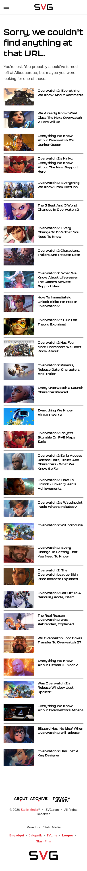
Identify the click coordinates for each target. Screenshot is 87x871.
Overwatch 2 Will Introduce (60, 525)
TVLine (52, 835)
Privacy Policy (61, 799)
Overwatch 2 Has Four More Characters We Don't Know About (59, 347)
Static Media (29, 809)
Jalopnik (35, 835)
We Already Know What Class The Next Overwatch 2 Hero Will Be (60, 117)
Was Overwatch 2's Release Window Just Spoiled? (56, 687)
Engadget (16, 835)
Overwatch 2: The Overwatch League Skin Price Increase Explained (58, 574)
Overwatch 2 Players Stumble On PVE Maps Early (56, 437)
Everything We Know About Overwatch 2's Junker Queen (56, 140)
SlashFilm (43, 841)
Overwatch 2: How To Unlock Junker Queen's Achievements (57, 484)
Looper (67, 835)
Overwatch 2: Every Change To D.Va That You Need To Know (58, 232)
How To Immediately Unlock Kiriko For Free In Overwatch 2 (57, 301)
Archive (39, 798)
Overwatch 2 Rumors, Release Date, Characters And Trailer (59, 369)
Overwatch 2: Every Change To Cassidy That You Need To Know (58, 552)
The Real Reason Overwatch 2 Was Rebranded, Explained (56, 620)
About (20, 798)
